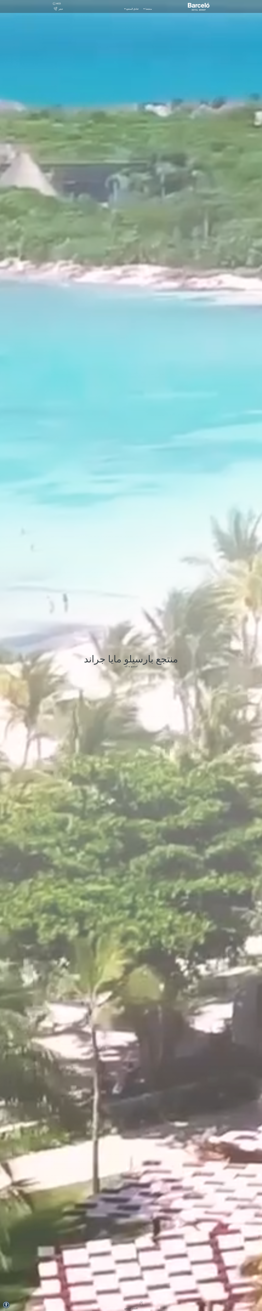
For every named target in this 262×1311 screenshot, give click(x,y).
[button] (6, 1304)
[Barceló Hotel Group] (198, 7)
